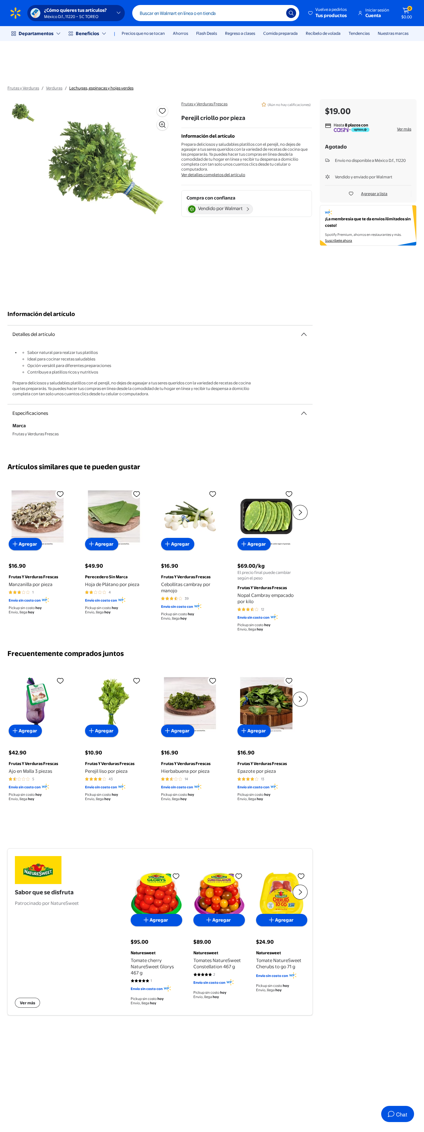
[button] (328, 13)
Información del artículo (41, 314)
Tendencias (359, 33)
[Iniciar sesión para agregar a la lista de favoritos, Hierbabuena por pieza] (213, 680)
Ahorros (180, 33)
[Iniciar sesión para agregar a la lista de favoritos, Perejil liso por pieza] (137, 680)
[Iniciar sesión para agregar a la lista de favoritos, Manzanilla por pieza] (60, 494)
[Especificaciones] (304, 413)
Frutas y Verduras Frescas (204, 103)
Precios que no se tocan (143, 33)
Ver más (404, 128)
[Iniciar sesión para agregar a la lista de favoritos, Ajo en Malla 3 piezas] (60, 680)
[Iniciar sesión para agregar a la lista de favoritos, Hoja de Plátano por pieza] (137, 494)
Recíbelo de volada (323, 33)
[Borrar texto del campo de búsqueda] (276, 13)
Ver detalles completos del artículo (213, 174)
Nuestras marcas (393, 33)
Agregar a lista (374, 193)
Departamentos (36, 33)
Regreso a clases (240, 33)
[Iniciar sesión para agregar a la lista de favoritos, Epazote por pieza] (289, 680)
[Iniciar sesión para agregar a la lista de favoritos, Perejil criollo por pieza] (162, 111)
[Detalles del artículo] (304, 334)
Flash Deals (206, 33)
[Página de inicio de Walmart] (15, 13)
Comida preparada (280, 33)
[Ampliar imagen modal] (162, 124)
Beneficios (87, 33)
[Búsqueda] (291, 13)
